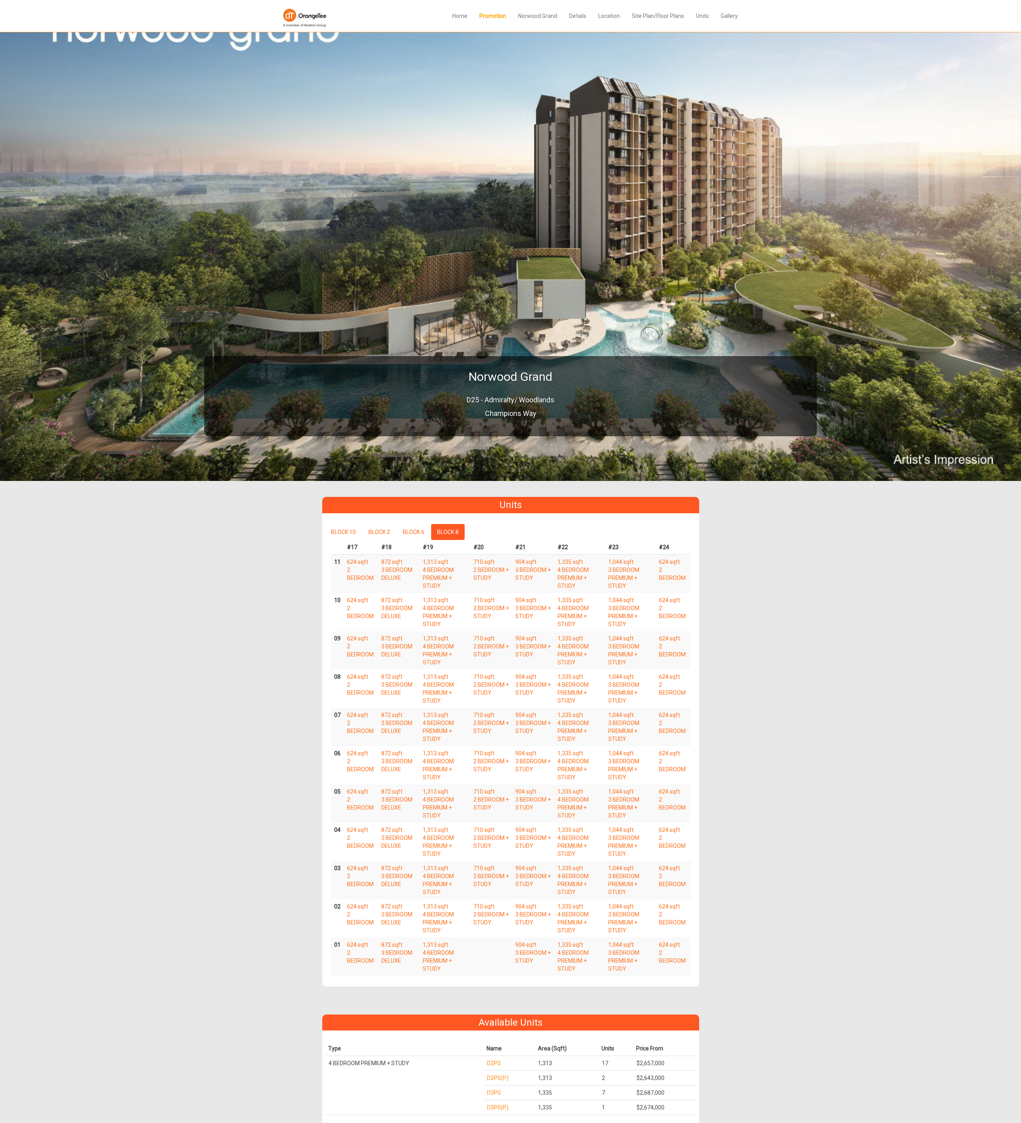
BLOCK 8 (448, 532)
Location (609, 16)
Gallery (729, 16)
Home (459, 16)
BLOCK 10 (343, 532)
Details (577, 16)
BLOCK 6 (413, 532)
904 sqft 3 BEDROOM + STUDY (533, 570)
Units (702, 16)
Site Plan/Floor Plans (658, 16)
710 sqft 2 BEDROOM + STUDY (491, 570)
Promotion (492, 16)
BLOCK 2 (379, 532)
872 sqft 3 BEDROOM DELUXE (396, 570)
